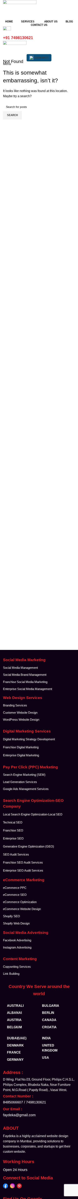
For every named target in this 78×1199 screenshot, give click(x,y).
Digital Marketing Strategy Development (29, 739)
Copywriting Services (17, 966)
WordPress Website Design (21, 719)
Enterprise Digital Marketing (21, 755)
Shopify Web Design (16, 923)
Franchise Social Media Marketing (25, 682)
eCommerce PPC (14, 887)
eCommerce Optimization (20, 902)
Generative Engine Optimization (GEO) (28, 846)
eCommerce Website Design (22, 909)
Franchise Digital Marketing (21, 747)
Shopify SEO (11, 916)
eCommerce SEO (15, 894)
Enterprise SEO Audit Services (23, 870)
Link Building (11, 973)
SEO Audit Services (16, 854)
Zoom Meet (41, 57)
